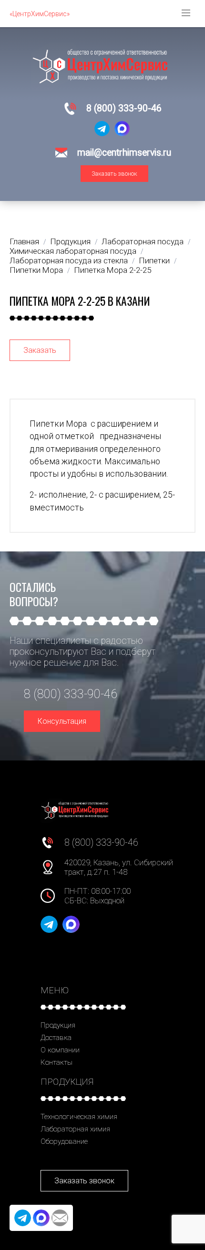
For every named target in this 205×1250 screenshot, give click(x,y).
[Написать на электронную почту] (59, 1218)
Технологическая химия (79, 1116)
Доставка (56, 1037)
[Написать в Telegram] (102, 128)
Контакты (56, 1062)
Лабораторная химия (75, 1129)
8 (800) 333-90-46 (124, 108)
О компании (60, 1050)
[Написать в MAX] (122, 128)
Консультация (62, 721)
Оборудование (64, 1141)
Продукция (58, 1025)
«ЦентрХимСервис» (40, 14)
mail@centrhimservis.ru (124, 152)
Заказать (39, 350)
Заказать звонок (114, 173)
